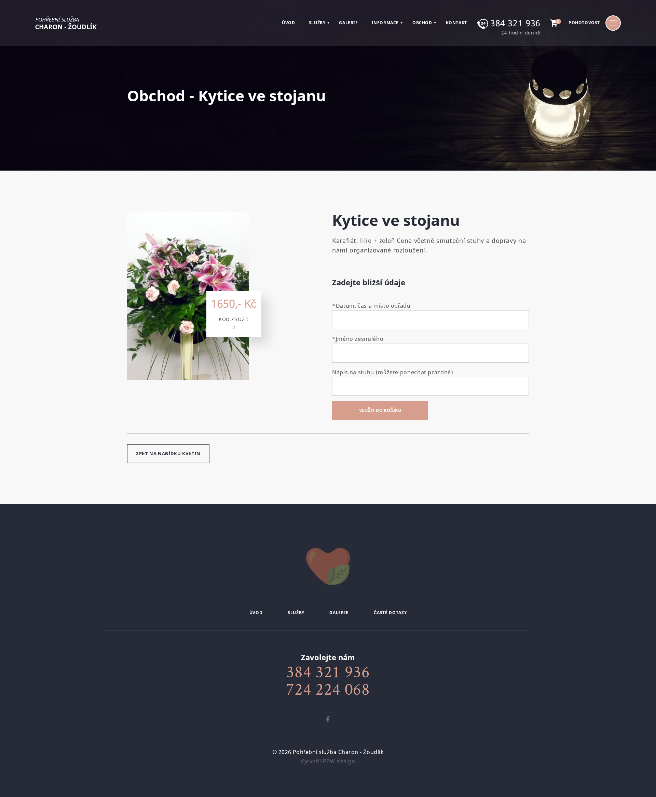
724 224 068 (328, 688)
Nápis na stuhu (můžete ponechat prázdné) (392, 372)
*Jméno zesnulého (357, 339)
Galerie (348, 23)
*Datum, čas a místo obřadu (371, 305)
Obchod (422, 23)
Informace (385, 23)
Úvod (288, 23)
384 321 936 (515, 23)
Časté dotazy (390, 612)
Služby (317, 23)
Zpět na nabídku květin (168, 453)
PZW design (339, 761)
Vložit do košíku (380, 410)
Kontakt (456, 23)
